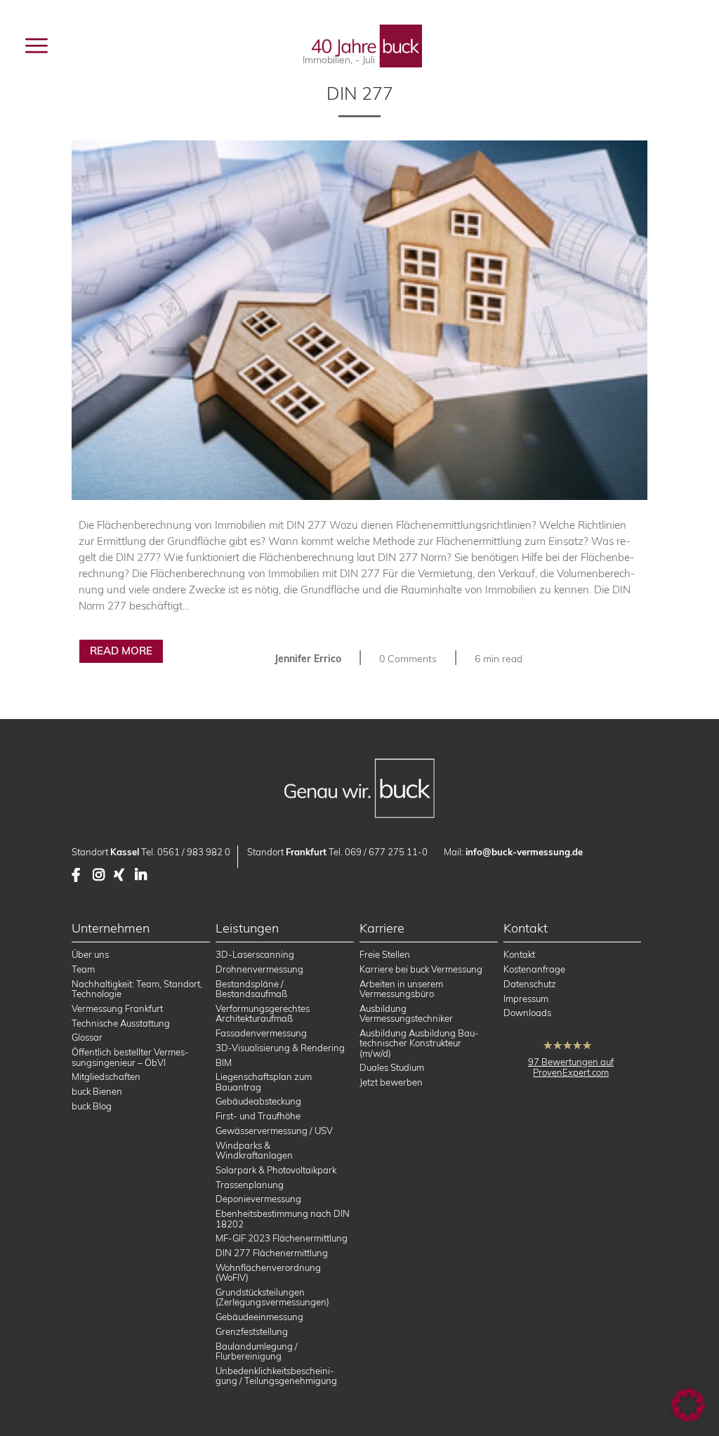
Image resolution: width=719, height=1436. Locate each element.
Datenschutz (529, 983)
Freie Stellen (385, 954)
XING (121, 875)
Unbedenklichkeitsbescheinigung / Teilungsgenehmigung (276, 1375)
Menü (70, 45)
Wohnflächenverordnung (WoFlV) (268, 1272)
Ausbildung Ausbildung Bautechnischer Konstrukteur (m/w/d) (419, 1043)
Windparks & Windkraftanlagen (254, 1150)
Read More (121, 650)
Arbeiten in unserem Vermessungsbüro (401, 988)
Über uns (90, 954)
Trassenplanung (250, 1184)
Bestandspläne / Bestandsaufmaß (251, 988)
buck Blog (92, 1106)
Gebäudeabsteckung (258, 1101)
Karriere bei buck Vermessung (421, 969)
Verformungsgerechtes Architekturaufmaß (263, 1013)
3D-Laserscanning (255, 954)
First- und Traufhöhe (258, 1115)
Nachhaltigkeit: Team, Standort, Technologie (137, 988)
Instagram (100, 875)
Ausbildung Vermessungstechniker (406, 1013)
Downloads (527, 1012)
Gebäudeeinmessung (259, 1316)
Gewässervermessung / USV (274, 1130)
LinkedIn (142, 875)
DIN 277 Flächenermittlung (272, 1252)
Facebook (79, 875)
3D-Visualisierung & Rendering (280, 1047)
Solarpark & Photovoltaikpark (276, 1169)
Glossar (87, 1037)
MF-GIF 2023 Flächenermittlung (282, 1238)
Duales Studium (392, 1067)
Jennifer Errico (308, 658)
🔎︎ (677, 46)
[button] (688, 1405)
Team (83, 969)
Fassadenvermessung (261, 1033)
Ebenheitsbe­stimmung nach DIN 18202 (283, 1218)
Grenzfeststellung (252, 1331)
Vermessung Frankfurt (117, 1008)
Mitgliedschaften (106, 1076)
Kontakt (519, 954)
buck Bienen (97, 1091)
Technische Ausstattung (121, 1023)
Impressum (525, 998)
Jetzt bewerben (391, 1082)
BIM (224, 1062)
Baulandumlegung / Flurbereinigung (257, 1351)
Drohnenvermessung (259, 969)
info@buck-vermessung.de (524, 851)
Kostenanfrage (534, 969)
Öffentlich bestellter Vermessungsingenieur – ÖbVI (130, 1056)
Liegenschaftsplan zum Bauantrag (264, 1081)
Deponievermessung (258, 1198)
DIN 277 (359, 93)
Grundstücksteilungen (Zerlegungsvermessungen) (272, 1296)
